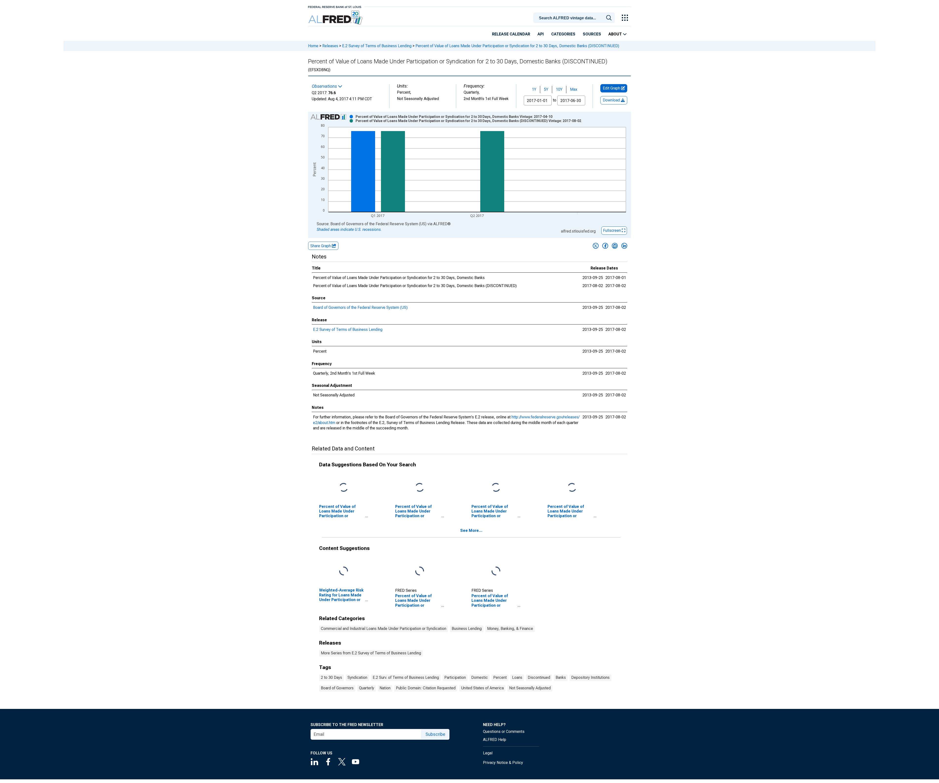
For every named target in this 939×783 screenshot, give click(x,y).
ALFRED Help (494, 739)
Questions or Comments (504, 731)
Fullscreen (612, 230)
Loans (517, 677)
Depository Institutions (590, 677)
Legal (487, 753)
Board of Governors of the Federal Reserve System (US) (360, 307)
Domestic (479, 677)
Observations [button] (325, 86)
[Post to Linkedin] (624, 246)
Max (573, 89)
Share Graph (321, 246)
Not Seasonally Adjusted (530, 688)
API (540, 34)
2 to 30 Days (331, 677)
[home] (336, 18)
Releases (330, 46)
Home (313, 46)
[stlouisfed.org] (334, 6)
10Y (559, 89)
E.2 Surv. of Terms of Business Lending (406, 677)
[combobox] (575, 17)
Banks (561, 677)
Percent (500, 677)
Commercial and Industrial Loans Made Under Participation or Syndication (383, 628)
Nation (385, 688)
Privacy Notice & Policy (503, 762)
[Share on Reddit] (615, 246)
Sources (592, 34)
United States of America (482, 688)
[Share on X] (596, 246)
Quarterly (366, 688)
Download (612, 100)
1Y (534, 89)
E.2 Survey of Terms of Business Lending (377, 46)
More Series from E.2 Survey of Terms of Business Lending (371, 653)
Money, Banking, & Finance (510, 628)
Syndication (357, 677)
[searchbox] (575, 18)
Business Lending (467, 628)
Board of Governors (337, 688)
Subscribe (435, 734)
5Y (546, 89)
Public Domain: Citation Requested (426, 688)
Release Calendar (511, 34)
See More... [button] (471, 530)
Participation (455, 677)
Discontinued (539, 677)
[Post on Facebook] (605, 246)
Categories (563, 34)
